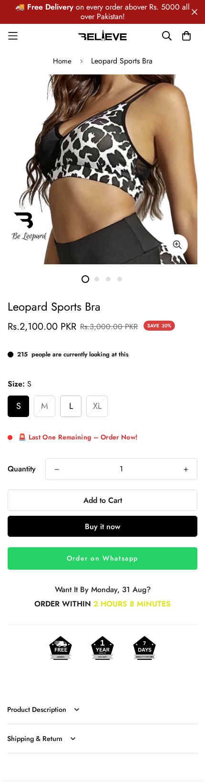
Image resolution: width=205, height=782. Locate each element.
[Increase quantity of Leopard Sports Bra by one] (186, 469)
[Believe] (102, 35)
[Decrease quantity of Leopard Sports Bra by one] (57, 469)
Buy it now (102, 526)
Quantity (22, 468)
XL (97, 406)
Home (62, 61)
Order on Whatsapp (102, 558)
